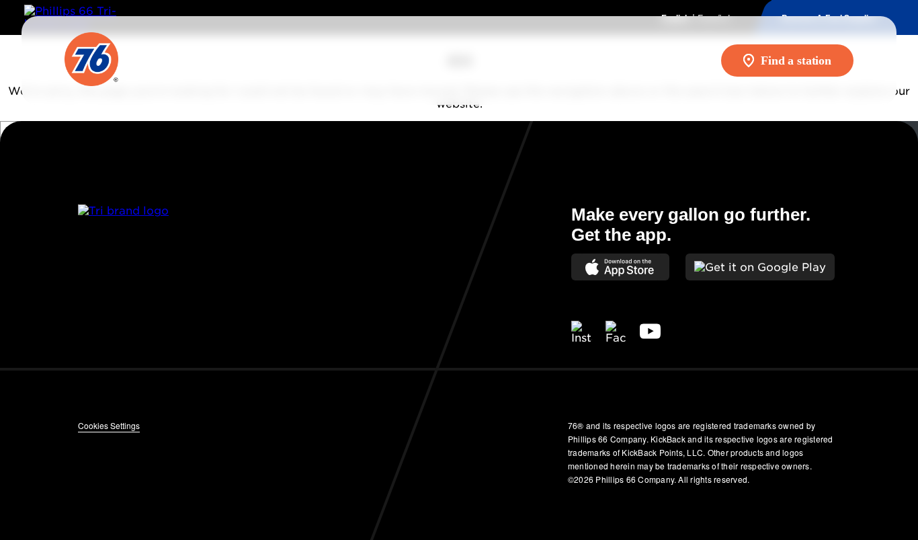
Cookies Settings (109, 425)
